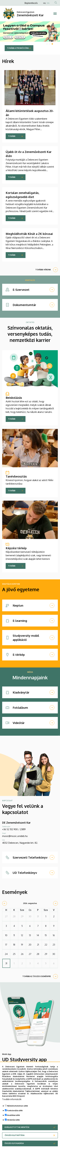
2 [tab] (49, 44)
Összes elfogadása (14, 1143)
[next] (55, 903)
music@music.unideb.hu (15, 836)
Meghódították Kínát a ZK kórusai (29, 234)
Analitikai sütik (13, 1115)
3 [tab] (52, 44)
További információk (11, 1099)
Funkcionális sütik (15, 1110)
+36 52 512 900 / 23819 (14, 829)
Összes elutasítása (14, 1135)
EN (48, 3)
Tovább (11, 136)
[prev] (4, 903)
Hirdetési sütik (13, 1120)
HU (44, 3)
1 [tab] (47, 44)
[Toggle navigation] (55, 13)
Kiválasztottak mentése (17, 1127)
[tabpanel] (30, 38)
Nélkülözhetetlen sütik (17, 1106)
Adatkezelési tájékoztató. (42, 1093)
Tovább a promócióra (18, 48)
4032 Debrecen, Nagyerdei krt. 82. (20, 842)
